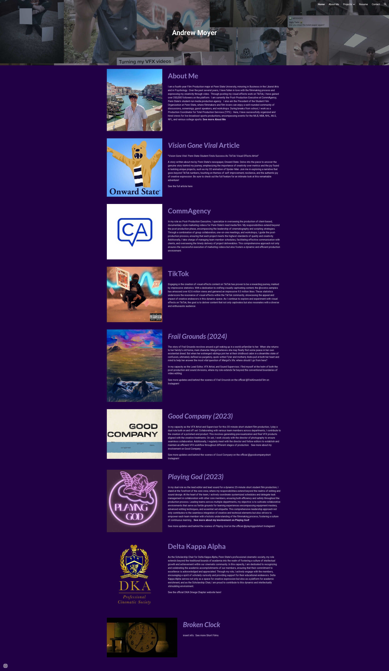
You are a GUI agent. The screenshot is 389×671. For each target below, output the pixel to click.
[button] (385, 4)
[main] (194, 33)
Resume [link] (363, 4)
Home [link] (321, 4)
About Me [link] (334, 4)
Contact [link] (376, 4)
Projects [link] (347, 4)
